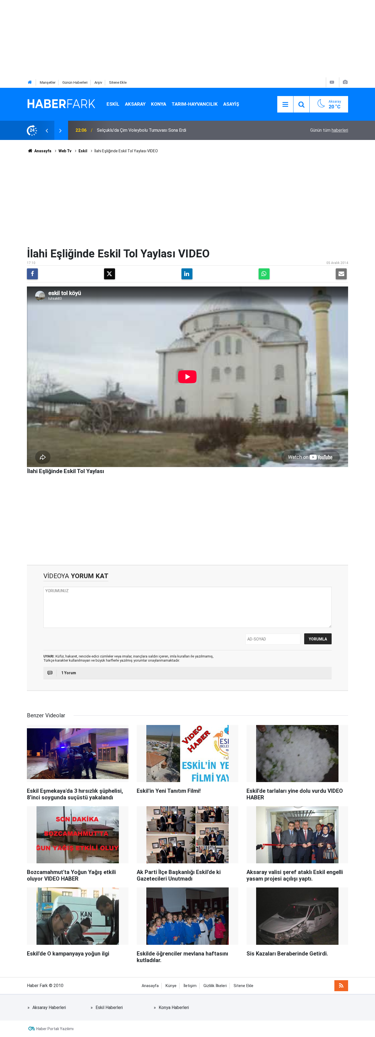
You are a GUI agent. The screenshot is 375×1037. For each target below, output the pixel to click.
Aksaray (135, 104)
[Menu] (285, 104)
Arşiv (98, 82)
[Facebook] (32, 273)
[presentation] (47, 130)
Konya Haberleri (174, 1007)
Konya (158, 104)
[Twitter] (109, 273)
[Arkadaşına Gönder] (341, 273)
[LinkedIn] (186, 273)
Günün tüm (329, 130)
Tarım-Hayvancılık (195, 104)
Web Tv (64, 151)
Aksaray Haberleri (49, 1007)
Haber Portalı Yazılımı (55, 1029)
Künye (171, 985)
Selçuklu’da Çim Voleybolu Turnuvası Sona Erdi (141, 130)
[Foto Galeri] (345, 82)
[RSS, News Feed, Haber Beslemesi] (341, 985)
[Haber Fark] (61, 103)
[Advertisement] (164, 38)
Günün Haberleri (75, 82)
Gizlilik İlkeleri (215, 985)
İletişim (190, 985)
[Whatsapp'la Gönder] (264, 273)
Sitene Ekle (118, 82)
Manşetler (47, 82)
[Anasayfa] (30, 82)
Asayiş (231, 104)
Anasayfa (42, 151)
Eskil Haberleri (109, 1007)
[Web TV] (332, 82)
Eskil (113, 104)
